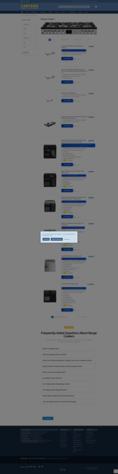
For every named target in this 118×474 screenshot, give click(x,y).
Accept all (46, 239)
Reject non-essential (56, 239)
